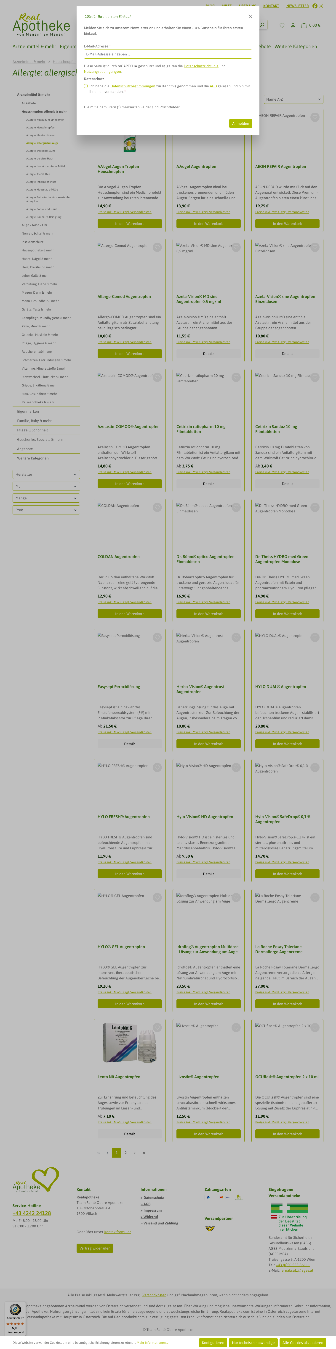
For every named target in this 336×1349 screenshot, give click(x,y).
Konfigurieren (213, 1343)
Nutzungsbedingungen (102, 71)
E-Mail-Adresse (97, 46)
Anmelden (240, 123)
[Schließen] (250, 16)
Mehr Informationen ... (152, 1342)
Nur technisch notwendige (253, 1343)
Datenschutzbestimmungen (132, 86)
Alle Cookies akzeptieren (303, 1343)
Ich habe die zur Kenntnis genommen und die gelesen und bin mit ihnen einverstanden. (169, 89)
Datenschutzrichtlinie (201, 66)
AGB (213, 86)
